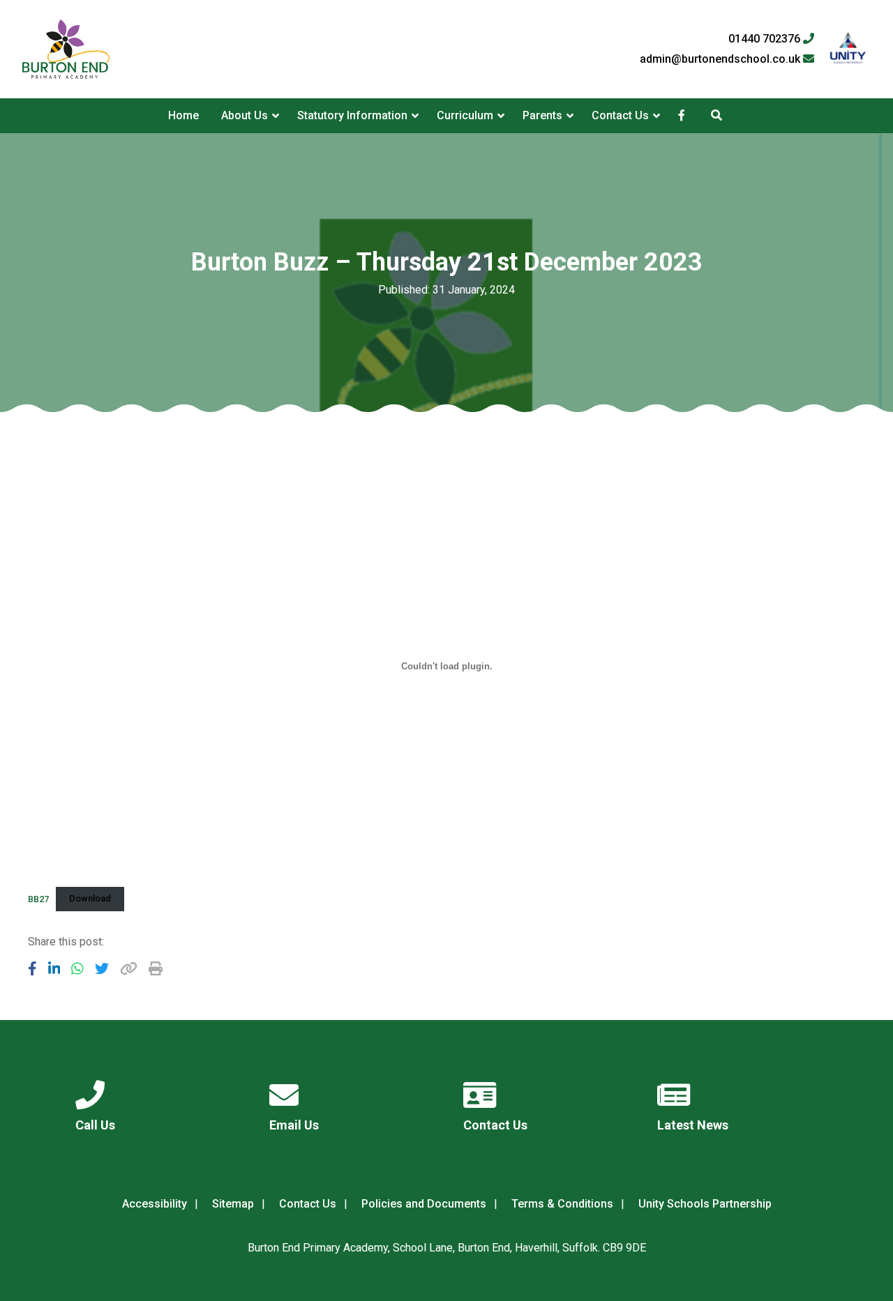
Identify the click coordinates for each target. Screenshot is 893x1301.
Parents (542, 115)
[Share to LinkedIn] (54, 968)
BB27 (38, 898)
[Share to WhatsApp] (77, 968)
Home (183, 115)
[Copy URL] (128, 968)
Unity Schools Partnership (705, 1203)
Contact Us (620, 115)
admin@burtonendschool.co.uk (721, 59)
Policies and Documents (423, 1203)
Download (90, 898)
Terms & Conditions (562, 1203)
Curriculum (465, 115)
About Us (244, 115)
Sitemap (233, 1203)
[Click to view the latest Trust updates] (848, 49)
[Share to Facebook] (32, 968)
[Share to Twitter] (102, 968)
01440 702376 (765, 39)
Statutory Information (352, 115)
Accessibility (154, 1203)
